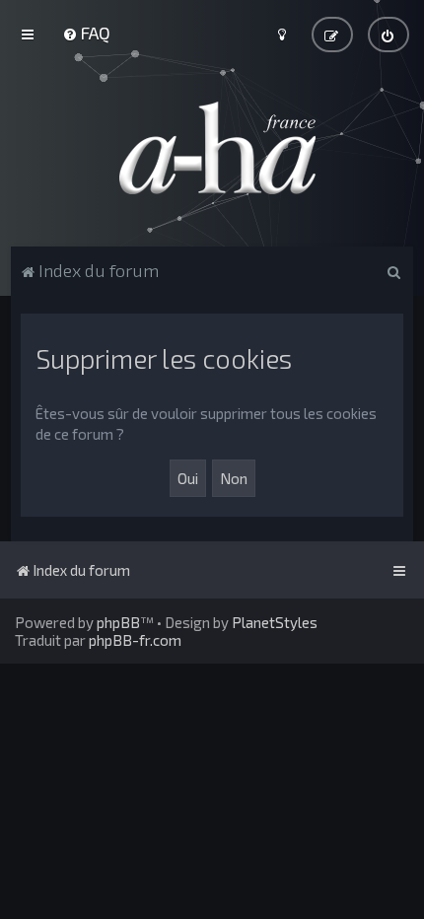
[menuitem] (86, 32)
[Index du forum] (212, 148)
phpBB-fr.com (135, 640)
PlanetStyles (275, 622)
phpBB (118, 622)
